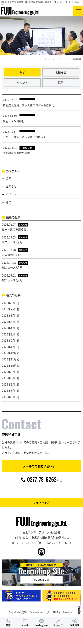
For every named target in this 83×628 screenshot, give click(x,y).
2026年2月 (8, 340)
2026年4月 (8, 328)
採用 (61, 82)
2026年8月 (8, 303)
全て (22, 72)
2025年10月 (9, 365)
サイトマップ (41, 502)
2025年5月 (8, 397)
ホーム (47, 59)
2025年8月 (8, 378)
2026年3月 (8, 334)
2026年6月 (8, 315)
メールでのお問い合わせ (39, 466)
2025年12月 (9, 353)
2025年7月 (8, 384)
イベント (22, 82)
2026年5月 (8, 321)
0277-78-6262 (27, 543)
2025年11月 (9, 359)
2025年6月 (8, 390)
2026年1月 (8, 347)
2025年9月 (8, 372)
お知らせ (60, 72)
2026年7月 (8, 309)
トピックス (61, 59)
